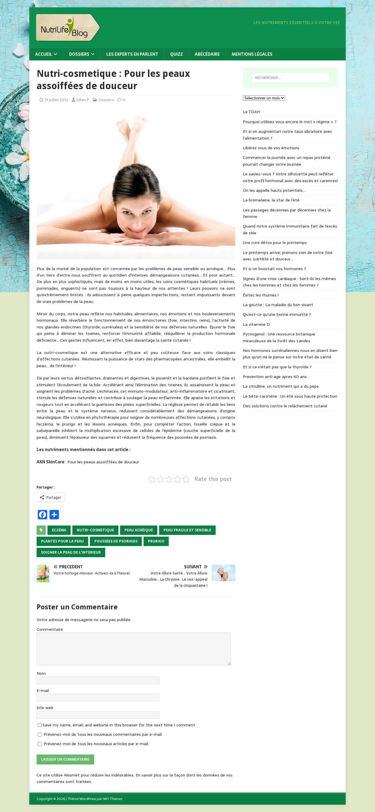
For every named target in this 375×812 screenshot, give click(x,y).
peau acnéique (139, 530)
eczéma (59, 530)
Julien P (82, 100)
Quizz (176, 54)
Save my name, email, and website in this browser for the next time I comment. (119, 725)
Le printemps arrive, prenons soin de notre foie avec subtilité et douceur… (288, 255)
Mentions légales (252, 54)
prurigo (156, 541)
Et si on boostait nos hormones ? (274, 268)
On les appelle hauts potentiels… (274, 190)
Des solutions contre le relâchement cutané (285, 406)
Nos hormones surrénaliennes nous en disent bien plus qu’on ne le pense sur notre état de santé (290, 353)
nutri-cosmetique (95, 530)
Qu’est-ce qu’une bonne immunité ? (277, 314)
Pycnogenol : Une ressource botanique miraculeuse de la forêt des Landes (279, 337)
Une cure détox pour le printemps (275, 242)
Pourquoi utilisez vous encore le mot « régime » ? (290, 121)
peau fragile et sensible (187, 530)
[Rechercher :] (291, 78)
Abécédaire (207, 54)
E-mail (43, 690)
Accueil (43, 54)
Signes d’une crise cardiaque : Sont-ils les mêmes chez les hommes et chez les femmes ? (289, 281)
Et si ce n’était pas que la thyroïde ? (277, 367)
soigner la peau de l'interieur (71, 552)
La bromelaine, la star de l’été (271, 200)
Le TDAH (251, 112)
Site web (45, 707)
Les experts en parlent (132, 54)
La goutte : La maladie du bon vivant (278, 304)
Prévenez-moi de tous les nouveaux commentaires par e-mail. (103, 734)
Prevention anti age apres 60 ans (275, 376)
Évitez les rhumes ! (261, 295)
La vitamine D (256, 324)
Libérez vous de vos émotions (271, 148)
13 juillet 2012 (56, 100)
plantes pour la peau (62, 541)
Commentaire (50, 629)
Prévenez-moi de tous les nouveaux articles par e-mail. (96, 743)
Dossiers (79, 54)
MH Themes (112, 799)
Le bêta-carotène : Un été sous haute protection (290, 396)
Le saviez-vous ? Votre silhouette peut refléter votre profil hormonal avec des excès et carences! (290, 177)
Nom (41, 673)
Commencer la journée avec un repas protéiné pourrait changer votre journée (286, 160)
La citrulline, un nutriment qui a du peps (281, 386)
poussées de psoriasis (115, 541)
